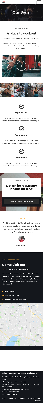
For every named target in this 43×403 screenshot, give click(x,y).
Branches (31, 398)
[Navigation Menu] (39, 2)
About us (12, 398)
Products (21, 398)
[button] (21, 66)
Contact (38, 401)
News (39, 398)
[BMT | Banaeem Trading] (3, 2)
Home (4, 398)
